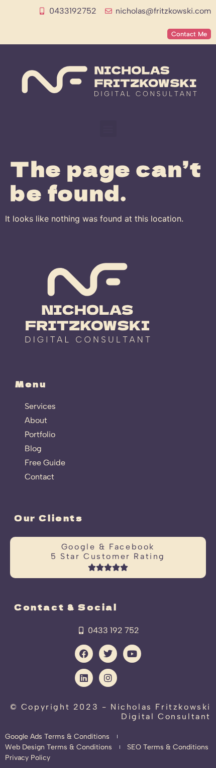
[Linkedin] (84, 678)
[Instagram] (108, 678)
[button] (108, 128)
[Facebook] (84, 654)
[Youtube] (132, 654)
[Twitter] (108, 654)
